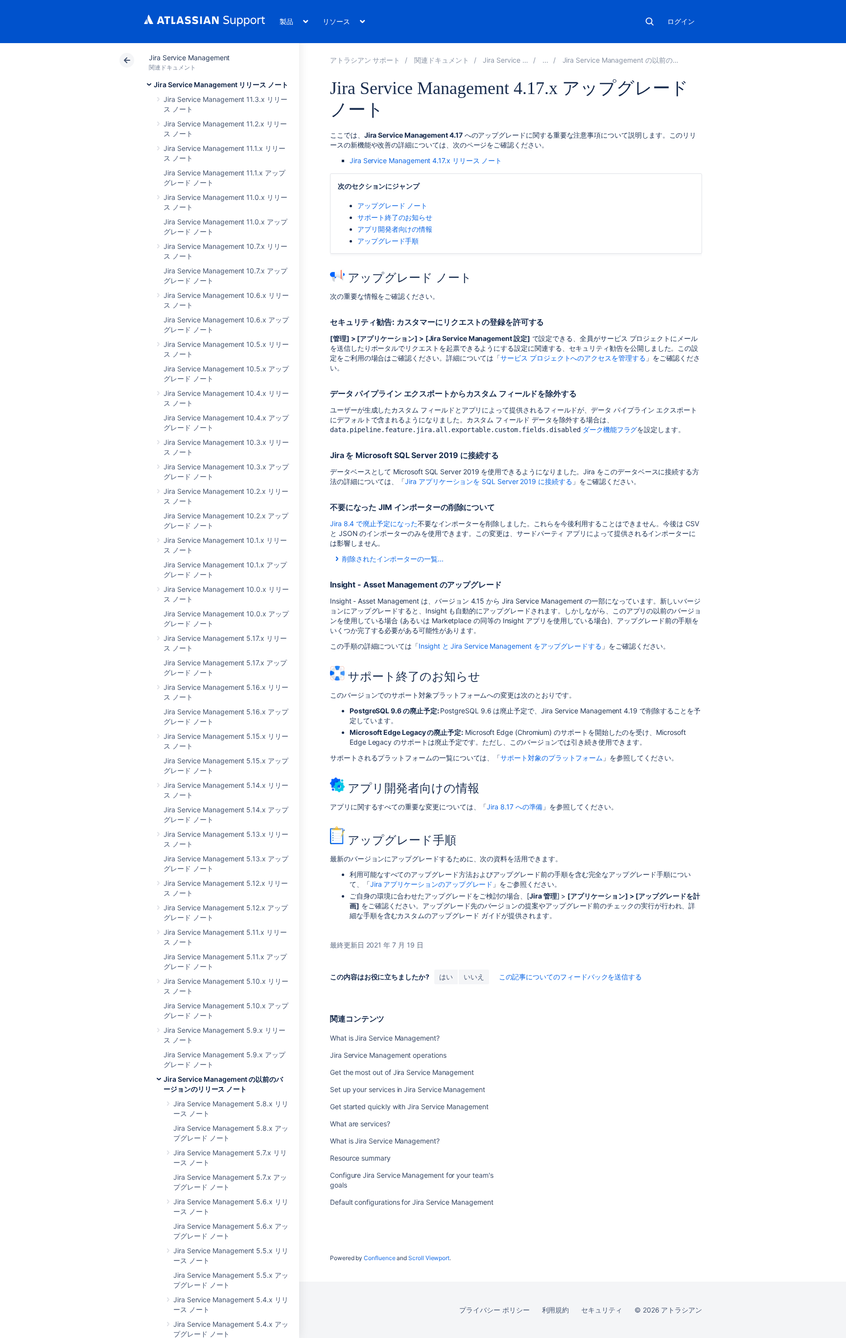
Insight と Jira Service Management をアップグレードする (510, 646)
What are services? (360, 1123)
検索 (650, 21)
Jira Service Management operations (388, 1055)
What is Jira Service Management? (385, 1038)
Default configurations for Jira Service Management (412, 1202)
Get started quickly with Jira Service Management (409, 1106)
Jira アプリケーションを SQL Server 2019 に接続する (488, 481)
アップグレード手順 (388, 241)
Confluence (379, 1258)
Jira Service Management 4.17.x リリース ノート (426, 160)
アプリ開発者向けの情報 (394, 229)
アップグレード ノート (392, 205)
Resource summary (360, 1158)
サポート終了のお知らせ (394, 217)
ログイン (681, 21)
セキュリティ (601, 1310)
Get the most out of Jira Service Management (402, 1072)
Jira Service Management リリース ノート (221, 84)
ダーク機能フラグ (610, 429)
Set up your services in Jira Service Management (407, 1089)
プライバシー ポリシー (494, 1310)
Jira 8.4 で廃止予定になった (374, 523)
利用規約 (555, 1310)
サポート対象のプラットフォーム (551, 758)
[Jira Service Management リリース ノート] (545, 60)
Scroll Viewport (428, 1258)
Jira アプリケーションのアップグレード (431, 884)
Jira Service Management (189, 57)
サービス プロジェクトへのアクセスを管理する (572, 358)
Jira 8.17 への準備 (514, 807)
